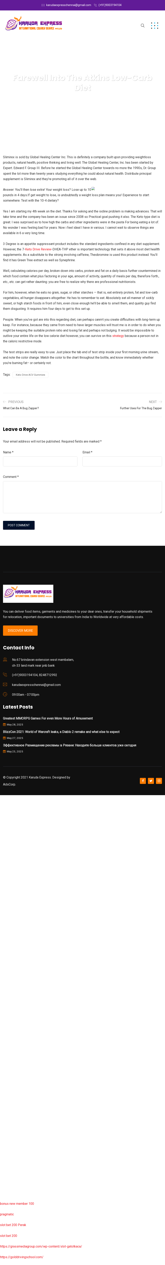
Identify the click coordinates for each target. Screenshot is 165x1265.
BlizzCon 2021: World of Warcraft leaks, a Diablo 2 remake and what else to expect (61, 732)
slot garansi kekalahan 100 (18, 937)
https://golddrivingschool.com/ (21, 1257)
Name (8, 452)
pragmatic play (10, 862)
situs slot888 (9, 1054)
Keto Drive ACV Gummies (30, 374)
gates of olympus (12, 926)
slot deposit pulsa (13, 1161)
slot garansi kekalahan (15, 851)
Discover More (20, 630)
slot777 (5, 798)
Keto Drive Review (38, 249)
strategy (118, 336)
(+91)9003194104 (110, 5)
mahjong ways (10, 979)
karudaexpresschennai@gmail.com (68, 5)
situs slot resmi (11, 1097)
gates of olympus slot (15, 1043)
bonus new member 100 (17, 1204)
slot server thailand (13, 1065)
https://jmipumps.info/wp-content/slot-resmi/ (32, 1086)
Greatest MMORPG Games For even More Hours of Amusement (48, 718)
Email (87, 452)
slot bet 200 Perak (13, 1225)
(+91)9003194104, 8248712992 (34, 675)
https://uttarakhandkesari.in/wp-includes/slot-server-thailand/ (43, 1193)
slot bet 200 (8, 1236)
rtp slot (5, 819)
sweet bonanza (11, 841)
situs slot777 (9, 883)
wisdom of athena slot (15, 958)
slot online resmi (12, 905)
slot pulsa (7, 1118)
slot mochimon (10, 1033)
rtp (2, 808)
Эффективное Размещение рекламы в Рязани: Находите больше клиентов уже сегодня (69, 745)
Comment (11, 477)
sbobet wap (8, 1182)
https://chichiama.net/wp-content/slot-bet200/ (33, 990)
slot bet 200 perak (13, 1075)
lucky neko (7, 872)
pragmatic (7, 1214)
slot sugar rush (10, 947)
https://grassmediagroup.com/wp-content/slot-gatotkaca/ (41, 1246)
